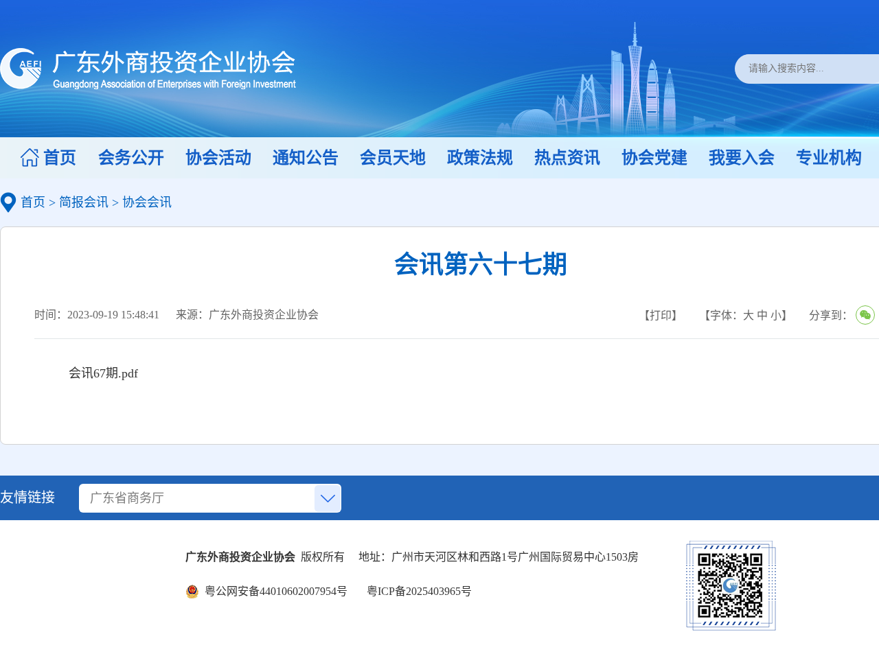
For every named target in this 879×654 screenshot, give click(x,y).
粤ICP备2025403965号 (416, 591)
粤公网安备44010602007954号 (273, 591)
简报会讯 (84, 202)
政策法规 (480, 158)
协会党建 (654, 158)
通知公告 (306, 158)
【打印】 (661, 315)
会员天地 (393, 158)
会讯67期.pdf (103, 373)
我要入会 (742, 158)
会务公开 (131, 158)
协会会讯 (147, 202)
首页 (59, 158)
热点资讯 (567, 158)
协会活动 (218, 158)
